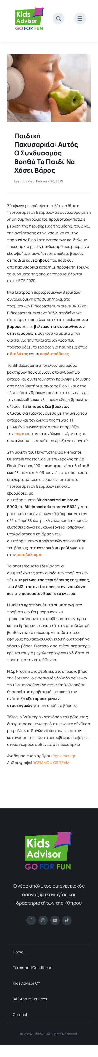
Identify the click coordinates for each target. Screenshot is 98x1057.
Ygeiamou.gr (64, 755)
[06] (49, 56)
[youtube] (55, 920)
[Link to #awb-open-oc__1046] (58, 18)
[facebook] (31, 920)
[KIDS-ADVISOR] (30, 6)
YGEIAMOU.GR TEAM (51, 762)
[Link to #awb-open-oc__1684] (80, 18)
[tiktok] (67, 920)
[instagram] (43, 920)
